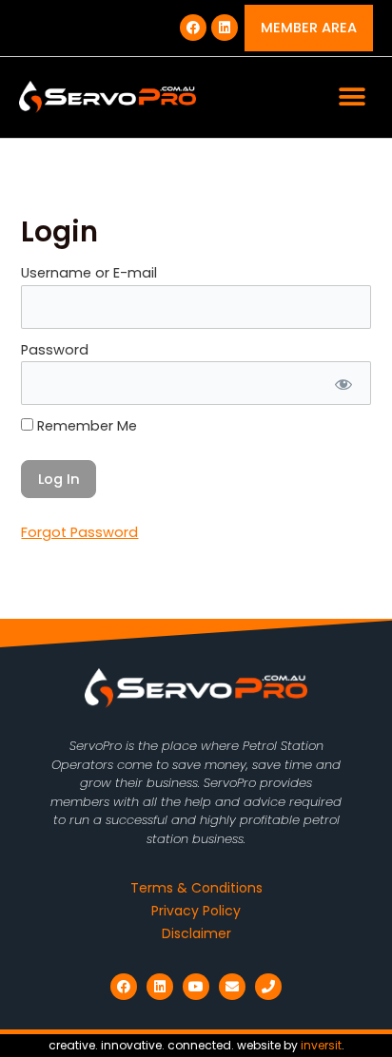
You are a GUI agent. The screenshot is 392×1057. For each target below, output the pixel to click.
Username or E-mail (89, 272)
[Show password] (342, 383)
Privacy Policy (196, 910)
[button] (351, 97)
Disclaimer (196, 933)
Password (54, 349)
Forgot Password (79, 532)
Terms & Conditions (196, 887)
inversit (321, 1045)
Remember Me (85, 425)
